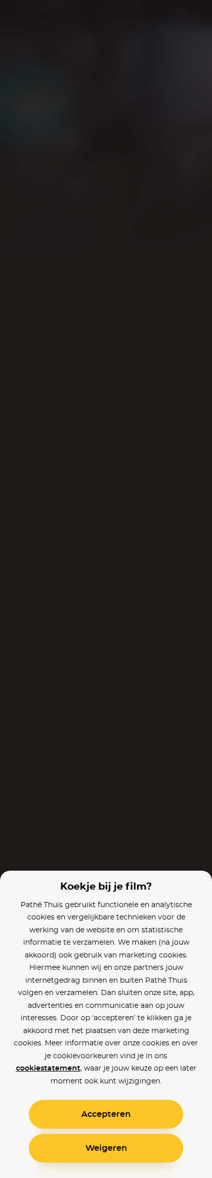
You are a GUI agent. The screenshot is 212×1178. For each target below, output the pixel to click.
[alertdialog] (106, 589)
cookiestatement (48, 1068)
